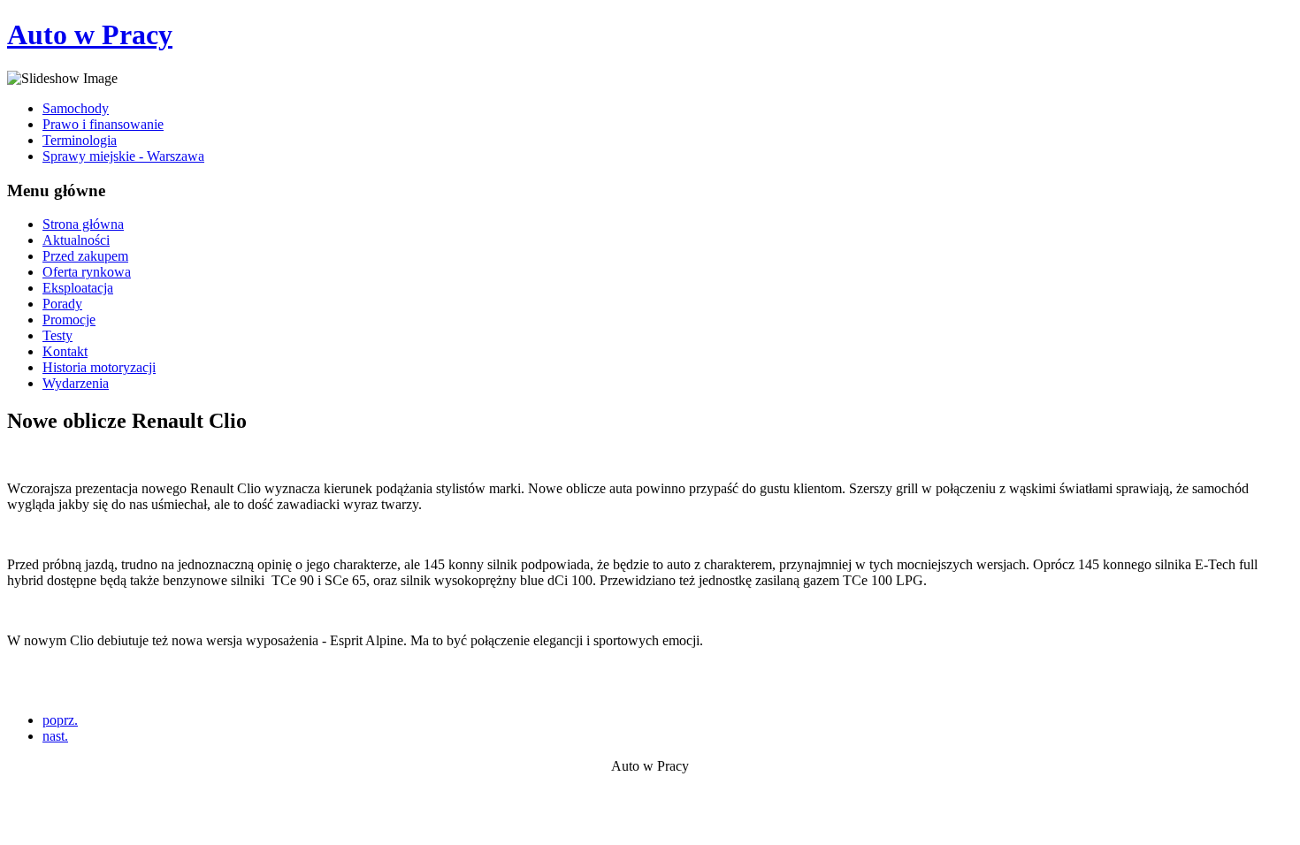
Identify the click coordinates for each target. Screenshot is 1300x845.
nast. (55, 735)
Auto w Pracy (89, 34)
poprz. (60, 719)
